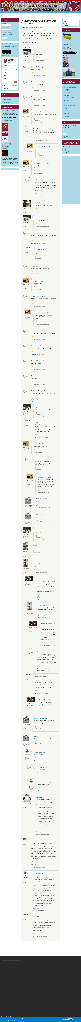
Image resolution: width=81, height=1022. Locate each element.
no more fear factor (40, 797)
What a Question (67, 90)
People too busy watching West (42, 163)
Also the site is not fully (43, 146)
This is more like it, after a (38, 331)
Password (4, 27)
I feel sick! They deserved (40, 444)
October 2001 (66, 89)
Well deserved (34, 266)
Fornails (65, 108)
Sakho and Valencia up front (38, 67)
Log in (45, 43)
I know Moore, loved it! (40, 752)
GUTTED (39, 514)
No (64, 131)
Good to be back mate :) (44, 782)
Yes (65, 129)
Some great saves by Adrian (38, 346)
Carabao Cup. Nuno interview (70, 105)
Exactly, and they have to (42, 313)
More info (43, 1020)
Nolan (37, 52)
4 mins (37, 530)
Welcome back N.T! (42, 767)
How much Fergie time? (37, 361)
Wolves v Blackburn (68, 99)
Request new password (7, 34)
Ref (36, 407)
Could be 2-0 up (40, 203)
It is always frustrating (40, 676)
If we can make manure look (44, 652)
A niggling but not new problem (70, 97)
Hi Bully (35, 128)
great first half (39, 218)
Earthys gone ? (67, 92)
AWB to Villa (66, 95)
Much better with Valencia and (39, 841)
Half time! (37, 180)
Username (4, 23)
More (78, 118)
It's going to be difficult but (48, 623)
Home (2, 16)
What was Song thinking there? (39, 82)
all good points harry (43, 605)
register (49, 43)
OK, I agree (64, 1019)
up (36, 57)
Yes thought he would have (46, 700)
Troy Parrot (66, 110)
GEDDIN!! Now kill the (40, 281)
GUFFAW (37, 736)
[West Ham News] (6, 55)
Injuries (4, 100)
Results (65, 137)
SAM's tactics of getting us (44, 579)
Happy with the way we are (41, 112)
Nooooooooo (34, 376)
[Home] (40, 6)
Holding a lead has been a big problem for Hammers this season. (44, 563)
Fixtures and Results (7, 99)
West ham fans (67, 86)
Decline (70, 1019)
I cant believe (38, 422)
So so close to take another (41, 718)
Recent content (26, 950)
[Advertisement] (71, 179)
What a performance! (37, 873)
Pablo (65, 111)
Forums (24, 947)
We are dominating (36, 97)
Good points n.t (37, 916)
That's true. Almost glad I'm (44, 477)
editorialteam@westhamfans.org (9, 113)
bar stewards (36, 545)
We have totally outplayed (38, 391)
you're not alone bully (41, 498)
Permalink (24, 60)
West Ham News (6, 54)
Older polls (66, 136)
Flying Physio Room (7, 102)
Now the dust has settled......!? (70, 94)
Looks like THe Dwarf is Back (70, 87)
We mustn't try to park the (38, 296)
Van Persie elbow (35, 233)
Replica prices (67, 113)
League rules (66, 106)
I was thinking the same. (41, 249)
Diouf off (65, 103)
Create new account (7, 32)
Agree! (36, 459)
